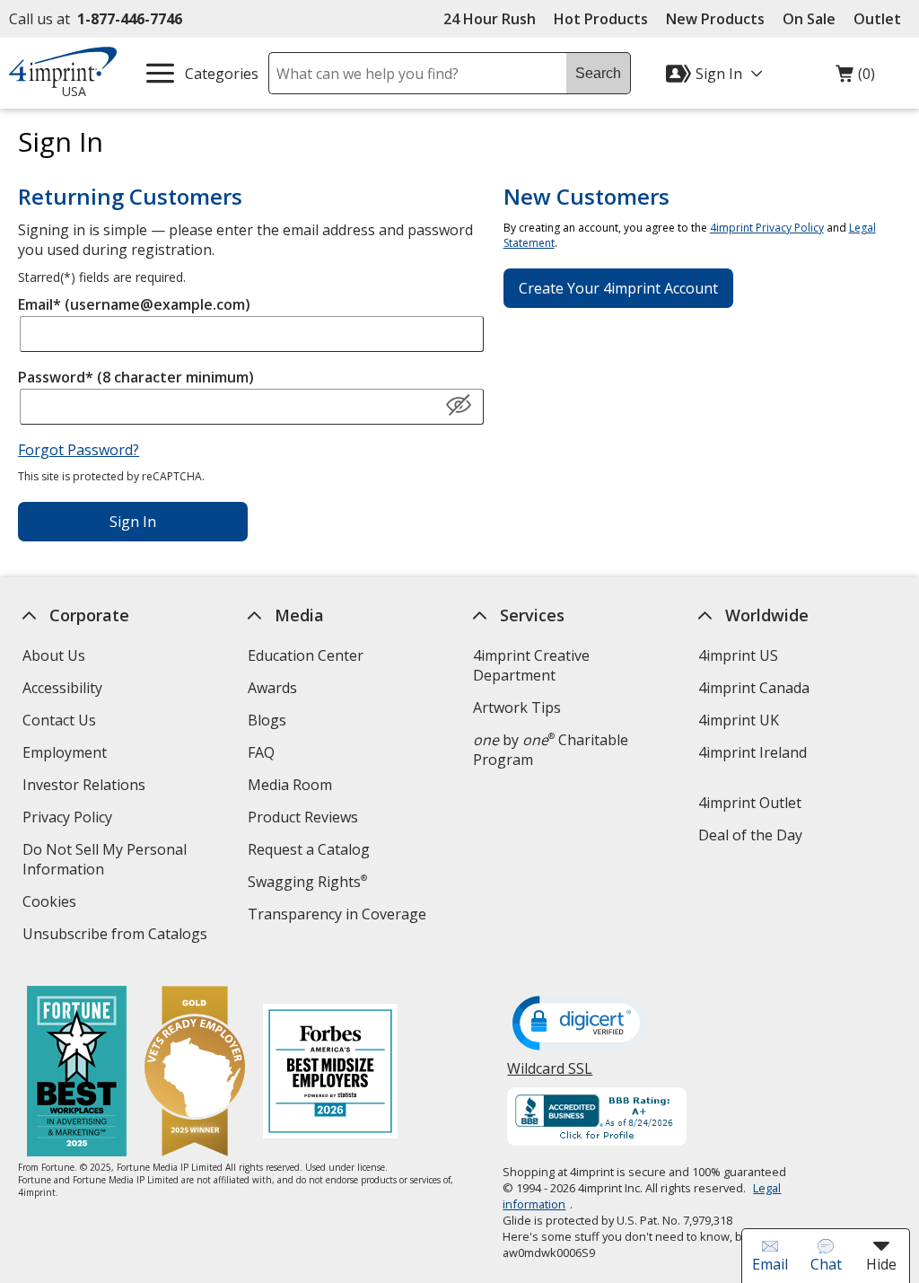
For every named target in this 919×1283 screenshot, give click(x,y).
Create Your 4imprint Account (618, 288)
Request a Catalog (309, 849)
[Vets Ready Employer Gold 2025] (195, 1073)
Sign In (132, 522)
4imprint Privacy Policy (767, 227)
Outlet (881, 19)
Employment (64, 752)
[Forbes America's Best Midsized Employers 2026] (330, 1073)
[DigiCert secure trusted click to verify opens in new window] (580, 1024)
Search (598, 73)
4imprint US (738, 655)
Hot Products (601, 19)
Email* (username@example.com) (134, 304)
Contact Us (59, 720)
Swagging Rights (307, 882)
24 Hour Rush (489, 19)
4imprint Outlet (749, 803)
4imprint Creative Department (531, 665)
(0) (855, 78)
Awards (272, 688)
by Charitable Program (550, 749)
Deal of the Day (750, 835)
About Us (53, 655)
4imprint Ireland (752, 752)
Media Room (290, 785)
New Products (715, 19)
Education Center (305, 655)
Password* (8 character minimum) (136, 377)
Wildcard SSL (550, 1075)
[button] (458, 405)
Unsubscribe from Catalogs (117, 936)
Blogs (267, 720)
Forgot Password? (78, 450)
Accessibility (62, 688)
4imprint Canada (754, 688)
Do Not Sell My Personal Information (104, 861)
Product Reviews (303, 817)
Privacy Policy (69, 819)
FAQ (261, 752)
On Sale (809, 19)
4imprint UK (738, 720)
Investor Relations (86, 787)
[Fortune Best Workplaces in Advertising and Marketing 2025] (77, 1073)
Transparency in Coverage (339, 916)
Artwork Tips (517, 707)
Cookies (51, 904)
